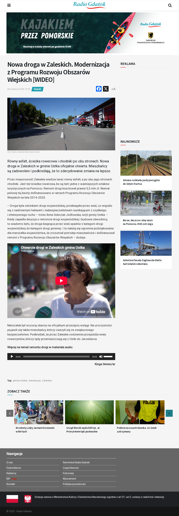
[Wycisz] (101, 356)
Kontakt (10, 484)
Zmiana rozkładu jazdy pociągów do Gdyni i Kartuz (141, 181)
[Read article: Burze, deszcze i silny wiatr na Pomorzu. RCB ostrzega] (146, 205)
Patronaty (68, 473)
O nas (9, 462)
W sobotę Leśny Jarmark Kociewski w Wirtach (35, 429)
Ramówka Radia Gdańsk (76, 462)
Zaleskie (47, 380)
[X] (105, 89)
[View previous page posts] (9, 413)
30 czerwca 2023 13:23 (18, 89)
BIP (8, 478)
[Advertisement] (149, 101)
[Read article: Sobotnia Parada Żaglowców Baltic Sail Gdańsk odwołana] (146, 245)
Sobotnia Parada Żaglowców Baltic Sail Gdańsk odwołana (142, 262)
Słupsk (37, 89)
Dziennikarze (13, 467)
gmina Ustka (20, 380)
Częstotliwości (71, 467)
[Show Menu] (9, 5)
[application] (61, 356)
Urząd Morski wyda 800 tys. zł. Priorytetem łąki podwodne (83, 429)
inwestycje (34, 380)
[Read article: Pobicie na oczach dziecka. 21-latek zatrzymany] (140, 414)
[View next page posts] (169, 413)
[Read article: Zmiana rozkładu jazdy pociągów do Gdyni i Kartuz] (146, 165)
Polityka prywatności (74, 484)
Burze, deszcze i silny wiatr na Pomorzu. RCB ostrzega (138, 222)
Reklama (11, 473)
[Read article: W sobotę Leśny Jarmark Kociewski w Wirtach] (38, 414)
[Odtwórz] (12, 356)
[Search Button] (170, 5)
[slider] (108, 356)
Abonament (69, 478)
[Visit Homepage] (89, 5)
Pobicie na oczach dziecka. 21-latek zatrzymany (137, 429)
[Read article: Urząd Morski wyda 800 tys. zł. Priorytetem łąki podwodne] (89, 414)
